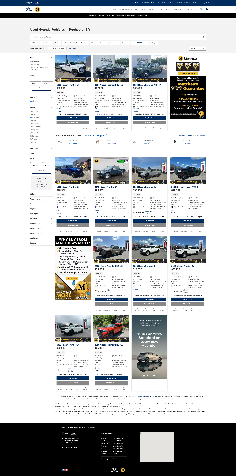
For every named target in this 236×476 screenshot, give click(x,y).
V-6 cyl (154, 43)
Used (136, 9)
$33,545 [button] (61, 353)
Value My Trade (73, 124)
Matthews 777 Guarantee (138, 16)
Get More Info (73, 120)
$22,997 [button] (137, 273)
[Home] (29, 9)
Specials (152, 9)
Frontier (51, 48)
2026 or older (36, 43)
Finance (143, 9)
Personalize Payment (63, 91)
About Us (189, 9)
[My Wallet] (201, 9)
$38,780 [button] (137, 88)
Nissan (61, 48)
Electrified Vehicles (125, 9)
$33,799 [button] (175, 273)
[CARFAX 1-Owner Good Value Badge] (60, 112)
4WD (56, 43)
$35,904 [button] (99, 353)
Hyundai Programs (164, 9)
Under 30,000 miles (140, 43)
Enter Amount (41, 187)
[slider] (31, 91)
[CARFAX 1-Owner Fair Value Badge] (136, 112)
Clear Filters (71, 48)
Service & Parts (178, 9)
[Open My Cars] (206, 9)
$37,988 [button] (137, 192)
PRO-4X (48, 43)
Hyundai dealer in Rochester (147, 404)
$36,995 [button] (99, 273)
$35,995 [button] (61, 88)
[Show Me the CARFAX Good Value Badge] (60, 216)
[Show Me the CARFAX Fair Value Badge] (98, 215)
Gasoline (125, 43)
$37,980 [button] (99, 88)
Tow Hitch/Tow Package (79, 43)
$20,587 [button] (99, 192)
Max (43, 80)
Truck (64, 43)
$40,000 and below (99, 43)
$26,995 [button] (61, 192)
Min (31, 80)
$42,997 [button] (175, 192)
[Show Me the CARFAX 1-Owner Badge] (98, 112)
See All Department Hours (109, 467)
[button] (73, 94)
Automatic (114, 43)
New (114, 9)
